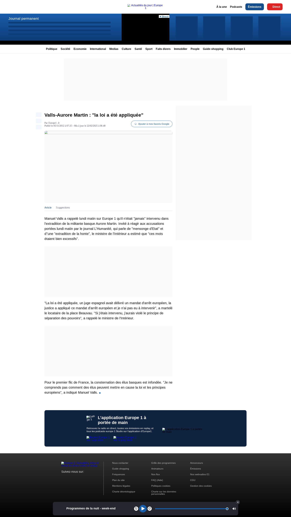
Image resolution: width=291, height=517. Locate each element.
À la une (221, 6)
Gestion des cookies (201, 485)
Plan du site (118, 480)
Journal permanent (23, 18)
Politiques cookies (160, 485)
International (98, 49)
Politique (51, 49)
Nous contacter (120, 463)
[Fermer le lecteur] (238, 502)
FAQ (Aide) (157, 480)
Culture (126, 49)
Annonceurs (196, 463)
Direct (276, 6)
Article (48, 207)
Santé (138, 49)
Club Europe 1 (236, 49)
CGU (192, 480)
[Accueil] (145, 8)
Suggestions (63, 207)
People (195, 49)
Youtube (80, 478)
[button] (234, 509)
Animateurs (157, 468)
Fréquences (118, 474)
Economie (80, 49)
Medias (113, 49)
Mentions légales (121, 485)
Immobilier (180, 49)
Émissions (254, 6)
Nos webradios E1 (199, 474)
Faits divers (163, 49)
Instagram (69, 478)
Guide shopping (213, 49)
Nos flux (155, 474)
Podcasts (236, 6)
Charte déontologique (123, 491)
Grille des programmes (163, 463)
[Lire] (143, 508)
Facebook (75, 478)
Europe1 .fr (54, 123)
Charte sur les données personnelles (163, 492)
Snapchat (86, 478)
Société (65, 49)
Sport (148, 49)
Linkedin (92, 478)
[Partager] (38, 114)
